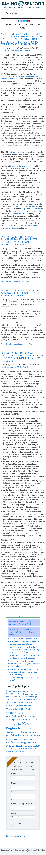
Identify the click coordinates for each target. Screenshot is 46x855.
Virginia (15, 749)
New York (34, 732)
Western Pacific (25, 749)
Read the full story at (15, 281)
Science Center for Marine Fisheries (16, 51)
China (20, 697)
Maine (27, 705)
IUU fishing (13, 706)
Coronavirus (11, 699)
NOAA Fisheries (28, 735)
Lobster (20, 706)
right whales (23, 746)
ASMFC (26, 691)
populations (35, 209)
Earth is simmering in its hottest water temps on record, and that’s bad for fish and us (24, 663)
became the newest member (23, 166)
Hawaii (8, 706)
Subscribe (17, 824)
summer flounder (11, 228)
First (12, 791)
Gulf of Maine (19, 702)
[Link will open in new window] (18, 21)
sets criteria (15, 152)
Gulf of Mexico (30, 702)
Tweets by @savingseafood (17, 836)
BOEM (8, 697)
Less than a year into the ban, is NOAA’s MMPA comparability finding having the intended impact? (23, 649)
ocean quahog (32, 206)
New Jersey (27, 732)
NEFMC (9, 724)
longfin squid (32, 225)
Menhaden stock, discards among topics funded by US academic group (20, 293)
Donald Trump (32, 700)
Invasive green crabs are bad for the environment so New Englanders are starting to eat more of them (23, 641)
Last (12, 800)
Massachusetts (15, 709)
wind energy (10, 751)
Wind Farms (20, 751)
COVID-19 (21, 699)
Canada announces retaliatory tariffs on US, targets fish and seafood (22, 632)
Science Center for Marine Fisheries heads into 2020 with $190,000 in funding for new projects (22, 356)
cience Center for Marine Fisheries (16, 367)
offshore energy (20, 743)
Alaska (10, 691)
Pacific (15, 745)
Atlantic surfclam (16, 206)
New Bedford (17, 724)
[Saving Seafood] (23, 8)
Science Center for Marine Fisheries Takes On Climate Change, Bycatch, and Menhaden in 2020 (19, 240)
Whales (34, 749)
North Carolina (23, 739)
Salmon (31, 746)
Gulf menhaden (16, 214)
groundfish (9, 702)
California (15, 697)
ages (25, 209)
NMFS (8, 736)
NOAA (15, 735)
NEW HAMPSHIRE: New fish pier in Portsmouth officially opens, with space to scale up (23, 672)
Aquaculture (18, 691)
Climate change (30, 697)
